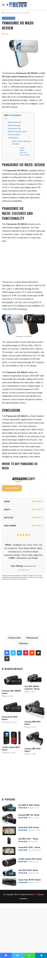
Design (22, 148)
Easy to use (23, 152)
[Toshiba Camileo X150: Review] (9, 862)
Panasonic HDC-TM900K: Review (11, 691)
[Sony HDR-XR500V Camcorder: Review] (35, 678)
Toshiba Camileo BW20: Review (11, 748)
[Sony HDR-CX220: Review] (9, 873)
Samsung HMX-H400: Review (33, 722)
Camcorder (15, 638)
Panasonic (33, 638)
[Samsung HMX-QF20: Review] (35, 738)
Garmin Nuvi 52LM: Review (28, 827)
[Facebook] (7, 652)
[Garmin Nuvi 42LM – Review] (9, 851)
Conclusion (13, 138)
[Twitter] (13, 652)
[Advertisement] (23, 34)
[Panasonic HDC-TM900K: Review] (12, 680)
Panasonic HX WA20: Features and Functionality (17, 132)
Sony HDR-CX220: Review (28, 870)
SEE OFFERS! (12, 488)
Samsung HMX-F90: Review (28, 814)
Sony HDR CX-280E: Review (28, 805)
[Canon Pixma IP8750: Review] (9, 882)
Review (24, 643)
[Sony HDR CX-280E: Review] (9, 808)
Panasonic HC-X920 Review (9, 718)
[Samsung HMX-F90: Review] (9, 819)
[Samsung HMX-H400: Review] (35, 709)
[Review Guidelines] (17, 5)
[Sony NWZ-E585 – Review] (9, 840)
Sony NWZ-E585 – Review (28, 838)
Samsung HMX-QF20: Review (33, 749)
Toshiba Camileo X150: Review (30, 858)
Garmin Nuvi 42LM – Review (29, 847)
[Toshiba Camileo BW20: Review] (12, 738)
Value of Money (25, 155)
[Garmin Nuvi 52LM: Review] (9, 831)
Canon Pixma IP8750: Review (29, 879)
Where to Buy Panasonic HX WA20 (21, 142)
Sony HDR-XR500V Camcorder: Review (32, 687)
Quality (22, 150)
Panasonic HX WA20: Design (14, 123)
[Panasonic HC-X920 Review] (12, 707)
